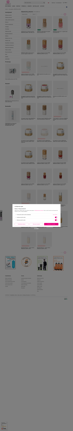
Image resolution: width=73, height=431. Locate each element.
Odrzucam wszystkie (36, 224)
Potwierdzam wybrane (21, 224)
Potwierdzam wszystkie (51, 224)
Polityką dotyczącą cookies (39, 210)
